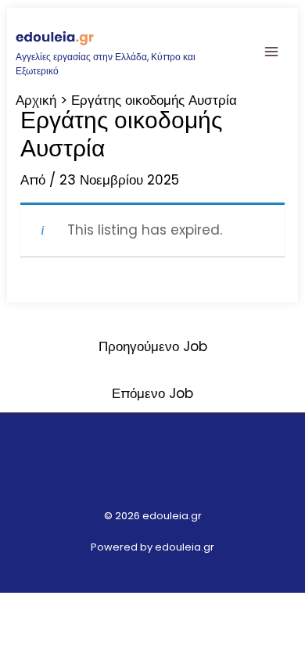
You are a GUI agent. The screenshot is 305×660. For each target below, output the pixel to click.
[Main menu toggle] (272, 52)
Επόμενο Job (152, 393)
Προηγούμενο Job (153, 346)
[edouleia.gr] (55, 37)
